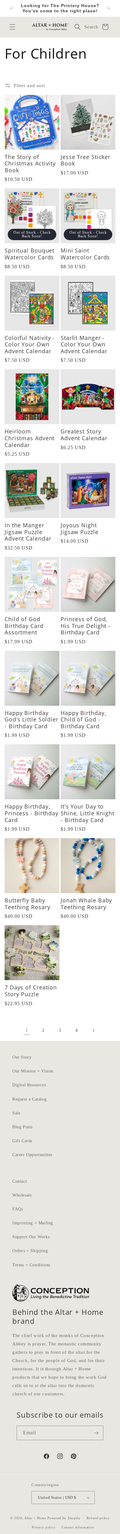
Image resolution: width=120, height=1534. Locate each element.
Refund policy (98, 1518)
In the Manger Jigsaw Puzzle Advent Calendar (28, 532)
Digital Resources (29, 1085)
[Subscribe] (96, 1433)
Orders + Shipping (30, 1250)
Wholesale (22, 1195)
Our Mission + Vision (33, 1071)
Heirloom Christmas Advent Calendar (29, 438)
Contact (19, 1181)
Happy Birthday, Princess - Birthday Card (31, 813)
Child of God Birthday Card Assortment (24, 626)
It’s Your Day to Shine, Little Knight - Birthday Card (87, 813)
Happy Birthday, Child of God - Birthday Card (83, 720)
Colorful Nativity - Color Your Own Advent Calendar (30, 345)
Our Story (21, 1057)
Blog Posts (22, 1127)
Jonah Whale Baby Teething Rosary (86, 903)
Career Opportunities (32, 1154)
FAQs (17, 1209)
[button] (12, 27)
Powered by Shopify (64, 1517)
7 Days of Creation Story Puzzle (31, 990)
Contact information (78, 1527)
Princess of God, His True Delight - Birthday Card (85, 626)
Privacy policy (43, 1527)
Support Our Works (31, 1237)
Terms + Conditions (31, 1265)
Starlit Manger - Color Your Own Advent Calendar (84, 345)
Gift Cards (22, 1141)
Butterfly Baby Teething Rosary (27, 903)
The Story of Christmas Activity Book (30, 164)
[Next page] (93, 1030)
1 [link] (27, 1030)
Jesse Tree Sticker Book (85, 160)
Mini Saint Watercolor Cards (85, 254)
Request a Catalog (29, 1099)
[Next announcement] (108, 8)
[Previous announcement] (11, 8)
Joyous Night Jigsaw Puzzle (79, 528)
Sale (16, 1113)
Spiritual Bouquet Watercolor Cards (29, 254)
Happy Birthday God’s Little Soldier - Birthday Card (31, 720)
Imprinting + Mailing (32, 1223)
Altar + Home (35, 1517)
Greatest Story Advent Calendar (84, 434)
